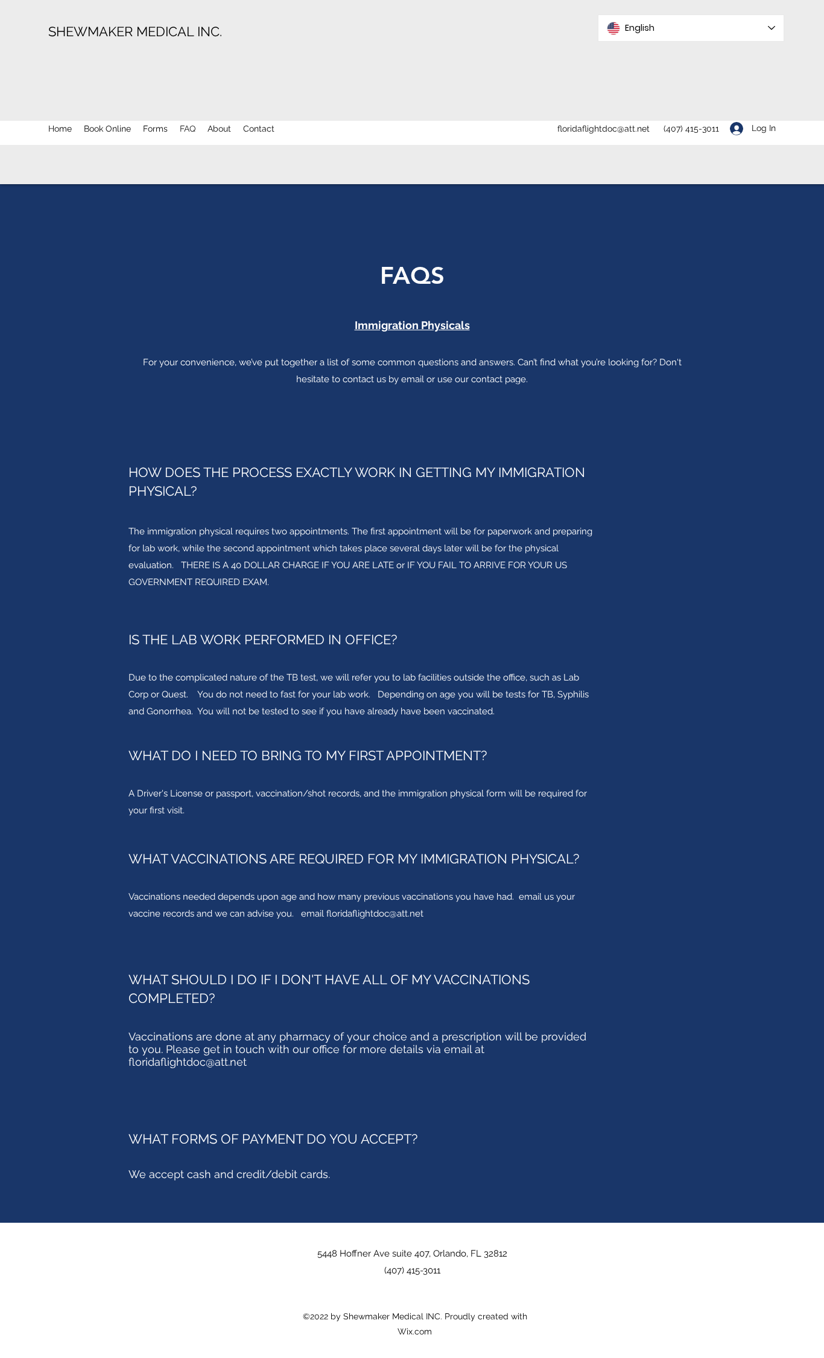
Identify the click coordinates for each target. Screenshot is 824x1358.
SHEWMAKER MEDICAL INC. (135, 31)
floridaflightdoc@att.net (603, 128)
